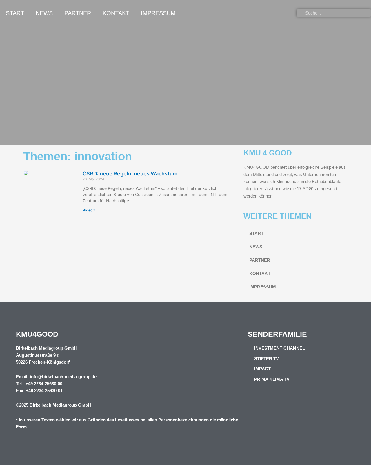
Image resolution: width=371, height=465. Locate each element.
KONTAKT (116, 13)
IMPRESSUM (158, 13)
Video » (89, 210)
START (15, 13)
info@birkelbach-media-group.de (63, 376)
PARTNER (77, 13)
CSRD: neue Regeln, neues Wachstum (130, 173)
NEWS (44, 13)
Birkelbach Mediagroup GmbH (60, 405)
